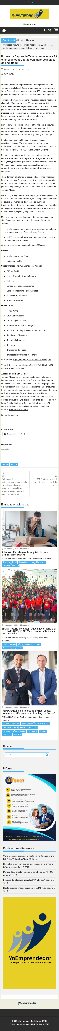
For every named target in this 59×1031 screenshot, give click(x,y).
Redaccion (25, 69)
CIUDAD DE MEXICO (42, 724)
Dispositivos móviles (26, 562)
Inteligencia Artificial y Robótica (14, 731)
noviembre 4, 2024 (11, 549)
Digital (14, 562)
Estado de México (9, 644)
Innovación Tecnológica (29, 727)
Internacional (32, 731)
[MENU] (56, 30)
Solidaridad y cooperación (12, 648)
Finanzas (5, 464)
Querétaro (17, 735)
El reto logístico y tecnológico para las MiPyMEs (24, 888)
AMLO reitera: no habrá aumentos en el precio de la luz (45, 482)
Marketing (6, 566)
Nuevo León (7, 735)
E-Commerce (41, 562)
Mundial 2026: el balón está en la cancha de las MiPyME (28, 872)
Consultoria (7, 727)
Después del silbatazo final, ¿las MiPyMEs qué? (24, 880)
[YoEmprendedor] (4, 30)
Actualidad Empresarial (11, 724)
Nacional (14, 464)
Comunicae (13, 415)
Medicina (28, 644)
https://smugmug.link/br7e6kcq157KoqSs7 (32, 359)
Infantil (20, 644)
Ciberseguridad (27, 724)
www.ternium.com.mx (18, 409)
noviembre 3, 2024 (11, 707)
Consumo (6, 562)
